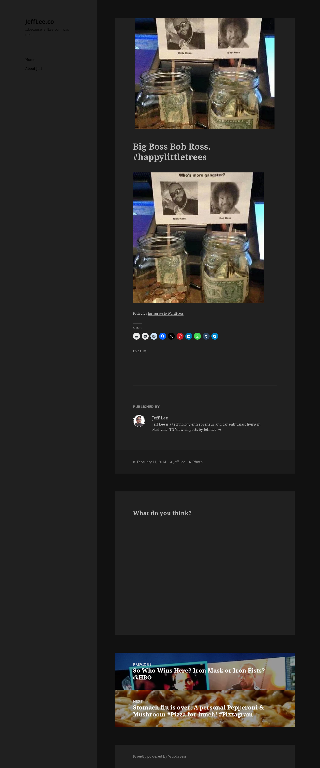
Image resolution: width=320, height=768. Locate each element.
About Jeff (33, 68)
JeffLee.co (39, 21)
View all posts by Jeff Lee (196, 429)
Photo (198, 461)
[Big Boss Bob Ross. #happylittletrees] (205, 237)
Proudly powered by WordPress (159, 756)
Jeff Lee (179, 461)
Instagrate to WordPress (166, 313)
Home (30, 59)
